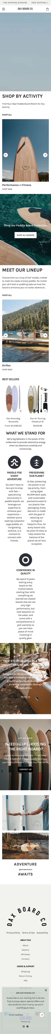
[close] (45, 990)
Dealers (25, 950)
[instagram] (23, 1026)
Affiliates (25, 954)
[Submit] (42, 1015)
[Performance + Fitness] (25, 150)
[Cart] (47, 9)
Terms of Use (28, 932)
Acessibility (42, 932)
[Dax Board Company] (25, 9)
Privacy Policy (13, 932)
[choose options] (20, 411)
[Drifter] (25, 331)
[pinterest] (27, 1026)
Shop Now (7, 189)
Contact (25, 959)
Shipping (25, 971)
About (25, 945)
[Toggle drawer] (3, 9)
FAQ (25, 980)
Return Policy (25, 976)
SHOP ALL (7, 114)
